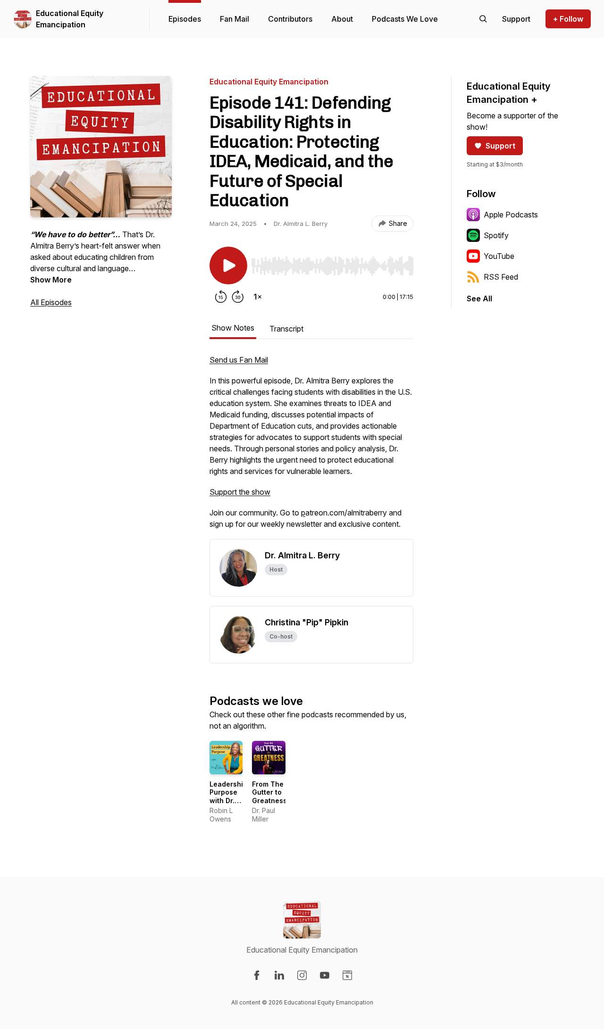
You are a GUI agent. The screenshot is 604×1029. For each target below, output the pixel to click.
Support (500, 145)
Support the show (240, 492)
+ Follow (568, 19)
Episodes (184, 19)
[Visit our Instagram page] (302, 975)
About (342, 19)
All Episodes (51, 302)
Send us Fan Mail (239, 360)
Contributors (290, 19)
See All (479, 298)
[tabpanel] (311, 446)
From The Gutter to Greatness (269, 792)
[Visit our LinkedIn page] (279, 975)
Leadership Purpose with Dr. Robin (228, 796)
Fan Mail (234, 19)
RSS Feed (501, 277)
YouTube (499, 256)
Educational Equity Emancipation (69, 18)
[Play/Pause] (228, 265)
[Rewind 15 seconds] (220, 296)
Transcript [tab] (286, 328)
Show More (51, 279)
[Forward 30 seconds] (237, 296)
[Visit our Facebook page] (256, 975)
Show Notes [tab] (232, 327)
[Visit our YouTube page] (324, 975)
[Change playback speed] (257, 296)
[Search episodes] (483, 19)
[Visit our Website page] (347, 975)
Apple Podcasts (511, 214)
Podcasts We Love (405, 19)
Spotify (496, 235)
